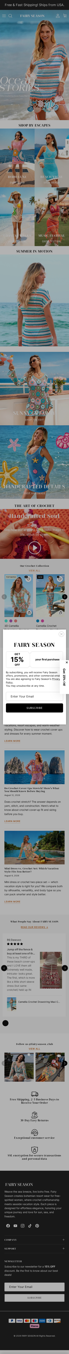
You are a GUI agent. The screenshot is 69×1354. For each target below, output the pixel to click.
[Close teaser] (67, 662)
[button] (64, 677)
